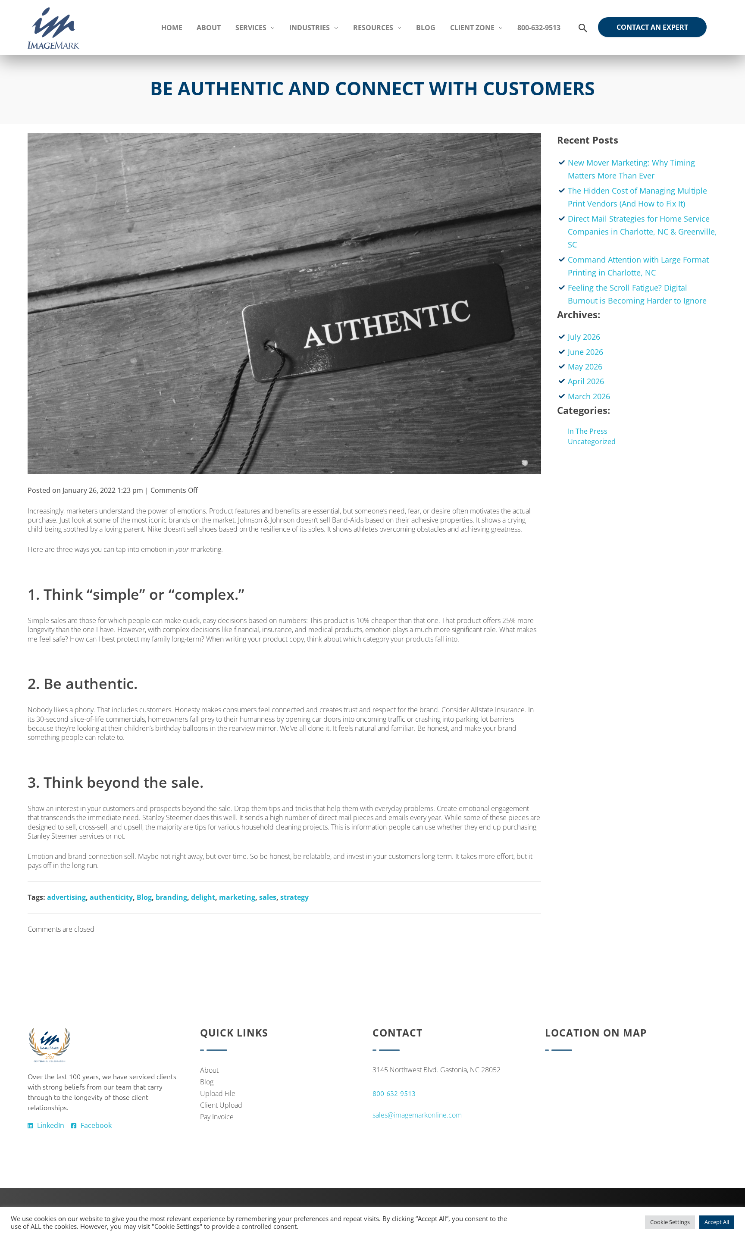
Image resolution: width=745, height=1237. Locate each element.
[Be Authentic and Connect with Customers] (284, 303)
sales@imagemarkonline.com (417, 1115)
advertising (66, 897)
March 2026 (589, 396)
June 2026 (585, 352)
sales (267, 897)
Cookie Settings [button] (670, 1222)
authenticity (111, 897)
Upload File (217, 1093)
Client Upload (221, 1105)
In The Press (587, 431)
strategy (294, 897)
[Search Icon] (583, 28)
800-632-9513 (394, 1093)
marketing (237, 897)
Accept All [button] (716, 1222)
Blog (144, 897)
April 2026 (586, 381)
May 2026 (585, 366)
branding (171, 897)
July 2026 (584, 337)
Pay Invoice (217, 1116)
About (209, 1070)
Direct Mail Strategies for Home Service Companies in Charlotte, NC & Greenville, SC (642, 231)
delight (203, 897)
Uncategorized (592, 441)
